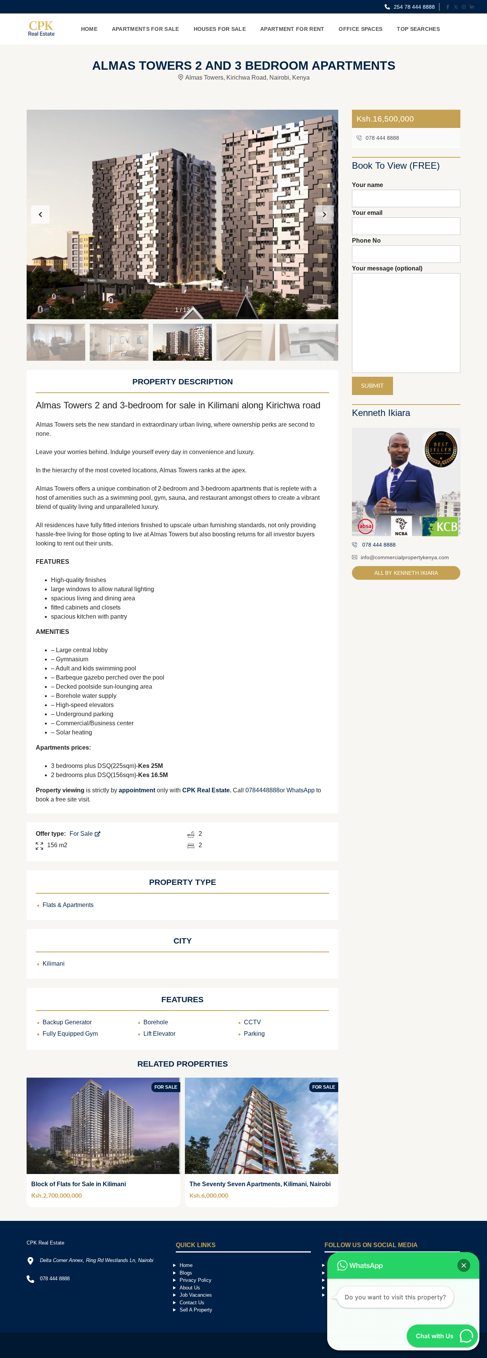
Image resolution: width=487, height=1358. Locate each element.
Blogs (186, 1273)
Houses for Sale (220, 29)
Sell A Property (196, 1310)
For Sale (82, 833)
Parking (254, 1033)
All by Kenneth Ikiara (406, 573)
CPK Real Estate (206, 790)
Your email (367, 213)
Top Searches (418, 29)
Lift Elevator (159, 1033)
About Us (190, 1288)
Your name (367, 185)
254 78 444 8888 (413, 7)
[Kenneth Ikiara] (406, 482)
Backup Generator (67, 1022)
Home (89, 29)
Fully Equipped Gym (70, 1033)
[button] (324, 214)
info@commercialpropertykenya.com (405, 557)
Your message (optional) (387, 268)
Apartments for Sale (145, 29)
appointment (138, 790)
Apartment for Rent (292, 29)
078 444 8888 (381, 138)
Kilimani (54, 963)
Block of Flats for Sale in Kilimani (78, 1184)
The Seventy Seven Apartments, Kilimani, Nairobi (260, 1184)
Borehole (155, 1022)
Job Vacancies (196, 1295)
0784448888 (262, 790)
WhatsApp (300, 790)
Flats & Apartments (68, 905)
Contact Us (192, 1302)
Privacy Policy (196, 1280)
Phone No (366, 240)
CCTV (252, 1022)
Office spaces (360, 29)
